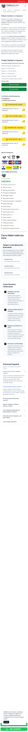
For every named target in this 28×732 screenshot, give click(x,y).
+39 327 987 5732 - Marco (15, 139)
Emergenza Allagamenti (9, 193)
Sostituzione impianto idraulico (11, 228)
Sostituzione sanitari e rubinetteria (12, 201)
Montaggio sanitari (8, 195)
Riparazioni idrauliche (9, 190)
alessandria (17, 10)
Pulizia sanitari (7, 206)
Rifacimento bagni (8, 203)
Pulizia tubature (7, 217)
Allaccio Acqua (7, 187)
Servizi (10, 10)
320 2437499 (15, 84)
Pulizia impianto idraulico (9, 220)
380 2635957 (15, 89)
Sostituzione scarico (8, 225)
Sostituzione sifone (8, 223)
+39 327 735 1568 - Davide (15, 116)
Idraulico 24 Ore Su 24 (9, 184)
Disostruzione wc (7, 214)
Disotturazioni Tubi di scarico (11, 209)
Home (4, 10)
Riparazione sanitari (8, 198)
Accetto (6, 722)
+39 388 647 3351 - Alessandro (15, 127)
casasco (24, 10)
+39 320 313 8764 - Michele (15, 104)
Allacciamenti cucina (8, 212)
